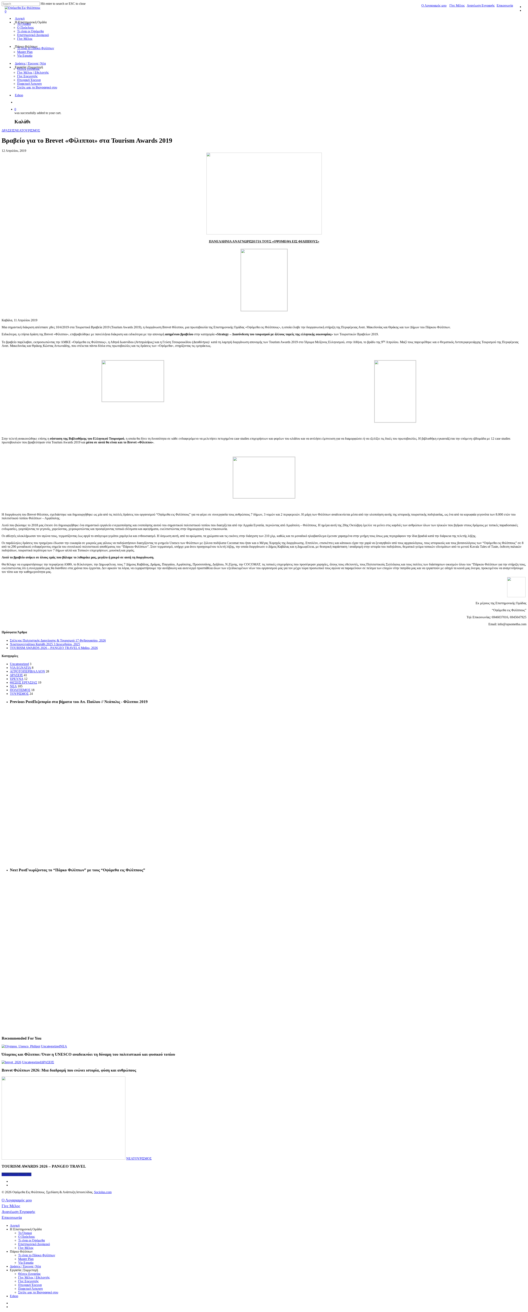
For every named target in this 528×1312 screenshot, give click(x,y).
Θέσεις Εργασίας (28, 69)
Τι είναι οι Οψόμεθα (30, 31)
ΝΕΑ (18, 130)
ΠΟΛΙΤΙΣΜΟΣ (20, 690)
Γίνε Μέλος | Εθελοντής (33, 72)
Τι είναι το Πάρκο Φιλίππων (35, 48)
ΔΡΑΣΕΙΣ (8, 130)
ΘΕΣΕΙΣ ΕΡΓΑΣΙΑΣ (23, 682)
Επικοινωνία (505, 5)
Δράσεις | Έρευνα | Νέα (30, 63)
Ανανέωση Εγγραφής (481, 5)
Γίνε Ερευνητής (27, 76)
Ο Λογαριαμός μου (434, 5)
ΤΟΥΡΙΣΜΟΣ (30, 130)
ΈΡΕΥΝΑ (16, 679)
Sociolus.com (103, 1192)
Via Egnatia (24, 55)
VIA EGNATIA (20, 667)
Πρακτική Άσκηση (29, 83)
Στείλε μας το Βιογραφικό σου (37, 87)
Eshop (19, 95)
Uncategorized (19, 664)
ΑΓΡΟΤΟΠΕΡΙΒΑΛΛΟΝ (27, 671)
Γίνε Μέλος (457, 5)
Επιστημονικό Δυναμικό (33, 35)
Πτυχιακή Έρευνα (29, 80)
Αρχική (20, 18)
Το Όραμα (24, 24)
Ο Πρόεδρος (25, 27)
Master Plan (25, 52)
